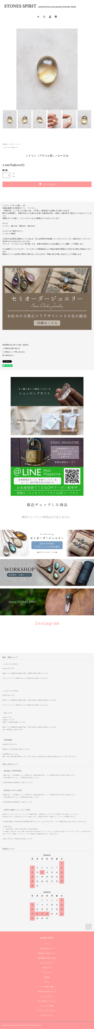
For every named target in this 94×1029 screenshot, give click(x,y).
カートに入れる (49, 184)
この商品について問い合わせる (13, 352)
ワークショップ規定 (47, 1006)
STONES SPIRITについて (47, 991)
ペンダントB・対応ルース (10, 147)
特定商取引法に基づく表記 (47, 958)
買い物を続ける (8, 355)
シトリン (18, 144)
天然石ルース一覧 (7, 144)
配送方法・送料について (47, 953)
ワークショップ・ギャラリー (47, 1010)
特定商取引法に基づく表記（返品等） (15, 345)
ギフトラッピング (47, 1015)
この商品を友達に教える (11, 348)
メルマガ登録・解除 (47, 986)
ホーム (47, 943)
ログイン (47, 982)
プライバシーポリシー (47, 963)
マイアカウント (47, 972)
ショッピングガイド (47, 996)
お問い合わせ (47, 967)
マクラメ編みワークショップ (47, 1001)
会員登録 (47, 977)
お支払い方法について (47, 948)
